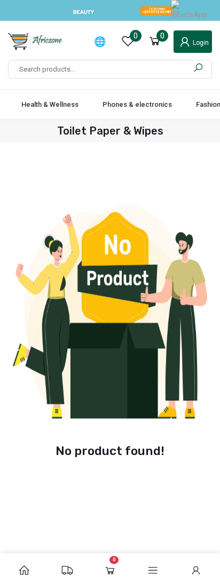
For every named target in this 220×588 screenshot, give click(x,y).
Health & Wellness (49, 104)
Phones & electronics (137, 104)
